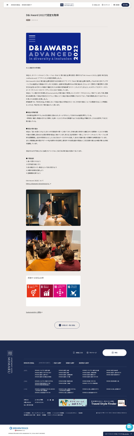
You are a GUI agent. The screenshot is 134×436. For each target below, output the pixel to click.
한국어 (110, 412)
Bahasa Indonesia (122, 412)
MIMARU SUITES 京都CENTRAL (44, 381)
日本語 (106, 412)
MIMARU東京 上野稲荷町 (89, 372)
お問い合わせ (27, 402)
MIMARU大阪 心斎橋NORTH (91, 389)
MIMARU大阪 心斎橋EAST (114, 389)
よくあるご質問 (39, 400)
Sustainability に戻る (33, 312)
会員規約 (49, 413)
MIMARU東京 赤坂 (64, 372)
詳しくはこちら (126, 434)
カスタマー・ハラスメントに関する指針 (55, 415)
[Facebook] (50, 400)
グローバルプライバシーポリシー (39, 413)
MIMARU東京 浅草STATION (90, 377)
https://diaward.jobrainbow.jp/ (38, 183)
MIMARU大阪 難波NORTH (90, 392)
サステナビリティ (39, 402)
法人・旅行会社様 (28, 405)
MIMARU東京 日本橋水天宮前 (43, 377)
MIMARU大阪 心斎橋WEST (66, 392)
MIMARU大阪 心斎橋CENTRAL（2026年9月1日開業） (67, 389)
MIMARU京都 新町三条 (113, 381)
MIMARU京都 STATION (89, 381)
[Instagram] (48, 400)
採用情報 (44, 415)
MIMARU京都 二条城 (64, 383)
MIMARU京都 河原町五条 (66, 381)
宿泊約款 (81, 413)
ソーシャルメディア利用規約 (58, 413)
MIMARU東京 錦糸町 (112, 370)
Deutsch (115, 412)
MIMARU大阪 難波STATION (42, 392)
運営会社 (39, 415)
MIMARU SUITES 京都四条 (90, 383)
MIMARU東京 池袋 (64, 370)
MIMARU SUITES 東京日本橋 (91, 370)
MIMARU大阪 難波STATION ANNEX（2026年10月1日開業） (45, 389)
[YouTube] (53, 400)
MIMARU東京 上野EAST (41, 374)
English (100, 412)
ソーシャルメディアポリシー (71, 413)
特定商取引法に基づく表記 (29, 415)
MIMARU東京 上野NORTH (114, 372)
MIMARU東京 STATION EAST (43, 372)
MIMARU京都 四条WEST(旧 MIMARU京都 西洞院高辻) (42, 383)
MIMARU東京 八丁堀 (64, 377)
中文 (103, 412)
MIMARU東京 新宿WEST (113, 374)
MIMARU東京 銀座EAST (89, 374)
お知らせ (26, 400)
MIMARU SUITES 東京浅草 (42, 370)
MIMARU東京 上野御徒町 (66, 374)
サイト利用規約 (27, 413)
